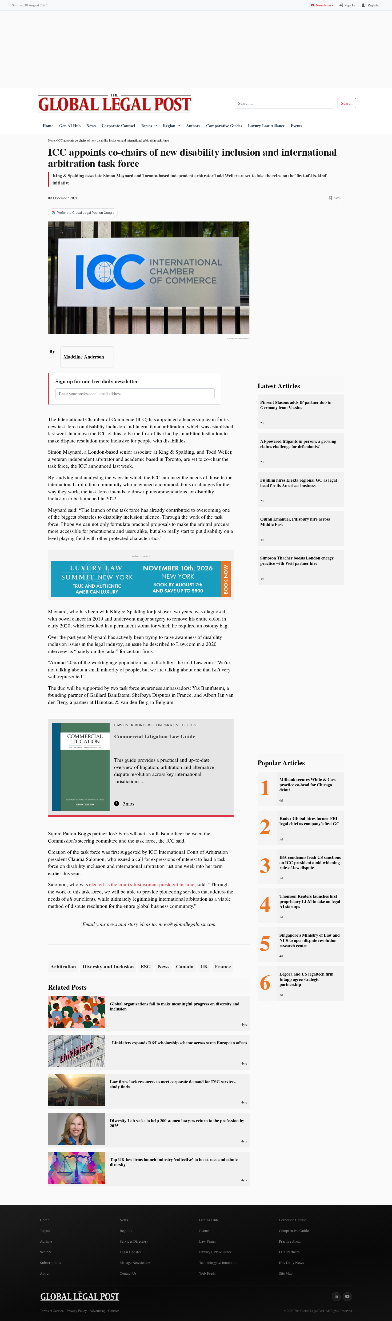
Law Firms (207, 1241)
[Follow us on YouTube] (347, 1296)
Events (296, 125)
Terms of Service (52, 1310)
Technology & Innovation (219, 1262)
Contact (113, 1310)
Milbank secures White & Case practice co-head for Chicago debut (307, 784)
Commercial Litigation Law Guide (154, 736)
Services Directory (134, 1241)
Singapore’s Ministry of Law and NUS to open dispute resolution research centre (309, 940)
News (91, 125)
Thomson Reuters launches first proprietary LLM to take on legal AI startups (309, 901)
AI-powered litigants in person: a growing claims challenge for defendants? (298, 443)
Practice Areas (290, 1241)
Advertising (97, 1310)
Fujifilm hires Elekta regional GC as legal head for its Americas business (298, 482)
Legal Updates (131, 1252)
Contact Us (128, 1273)
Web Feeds (207, 1273)
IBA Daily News (291, 1262)
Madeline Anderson (83, 356)
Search (347, 103)
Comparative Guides (224, 125)
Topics (146, 125)
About (45, 1273)
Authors (193, 125)
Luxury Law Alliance (266, 125)
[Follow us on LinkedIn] (336, 1296)
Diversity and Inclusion (108, 966)
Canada (185, 966)
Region (169, 125)
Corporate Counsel (118, 125)
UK (204, 966)
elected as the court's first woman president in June (141, 884)
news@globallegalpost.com (187, 923)
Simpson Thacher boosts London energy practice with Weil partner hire (297, 560)
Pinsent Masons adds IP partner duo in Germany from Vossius (295, 404)
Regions (126, 1230)
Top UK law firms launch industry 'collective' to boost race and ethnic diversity (174, 1162)
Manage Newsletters (135, 1262)
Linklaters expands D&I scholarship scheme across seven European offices (179, 1043)
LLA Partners (289, 1252)
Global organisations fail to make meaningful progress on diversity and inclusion (174, 1006)
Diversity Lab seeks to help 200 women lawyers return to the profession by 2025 (177, 1123)
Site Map (286, 1273)
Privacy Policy (77, 1310)
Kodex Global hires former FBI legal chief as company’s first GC (309, 821)
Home (48, 125)
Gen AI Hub (70, 125)
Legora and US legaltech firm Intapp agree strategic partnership (306, 979)
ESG (146, 966)
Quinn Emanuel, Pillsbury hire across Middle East (295, 521)
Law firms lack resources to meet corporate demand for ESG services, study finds (173, 1084)
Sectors (45, 1252)
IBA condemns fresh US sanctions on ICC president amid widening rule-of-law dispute (310, 862)
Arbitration (63, 966)
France (223, 966)
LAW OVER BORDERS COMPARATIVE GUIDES (155, 725)
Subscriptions (50, 1262)
